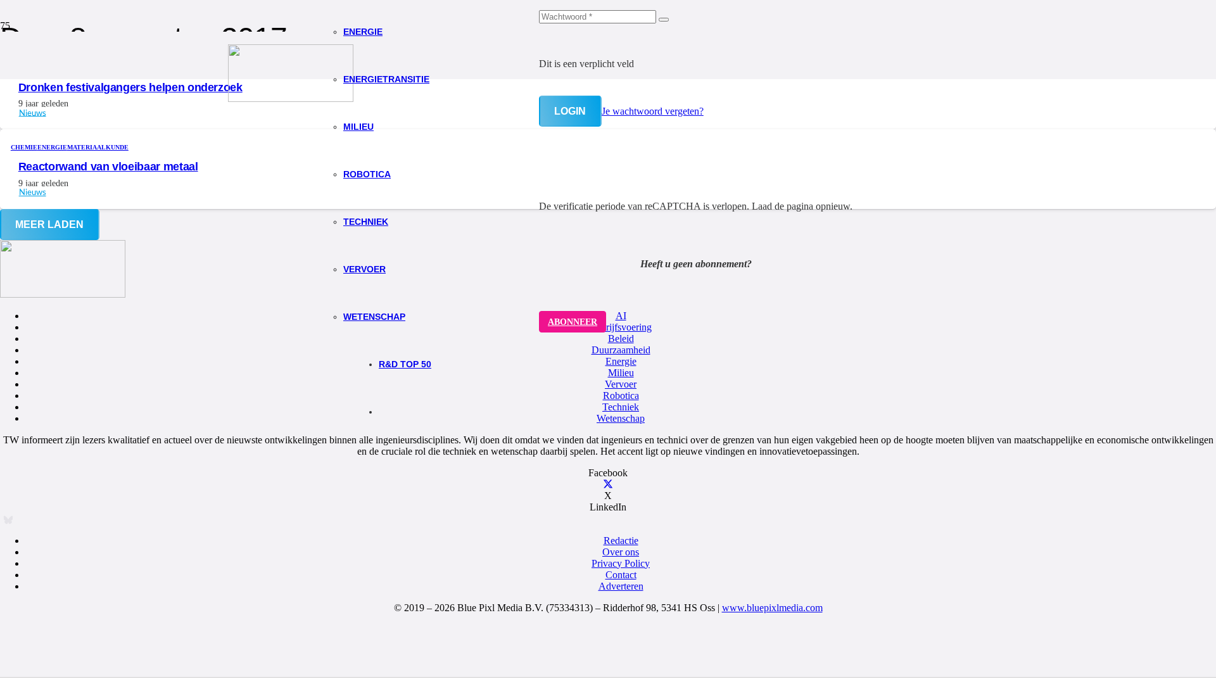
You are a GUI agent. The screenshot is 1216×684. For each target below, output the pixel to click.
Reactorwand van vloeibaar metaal (108, 166)
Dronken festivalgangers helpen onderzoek (130, 87)
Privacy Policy (621, 563)
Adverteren (620, 586)
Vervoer (620, 384)
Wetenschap (621, 418)
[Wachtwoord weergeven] (664, 20)
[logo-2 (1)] (290, 98)
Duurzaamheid (621, 350)
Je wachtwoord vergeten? (653, 111)
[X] (608, 484)
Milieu (621, 372)
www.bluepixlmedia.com (772, 607)
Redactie (621, 540)
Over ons (620, 552)
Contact (620, 574)
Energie (620, 361)
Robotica (621, 395)
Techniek (620, 407)
